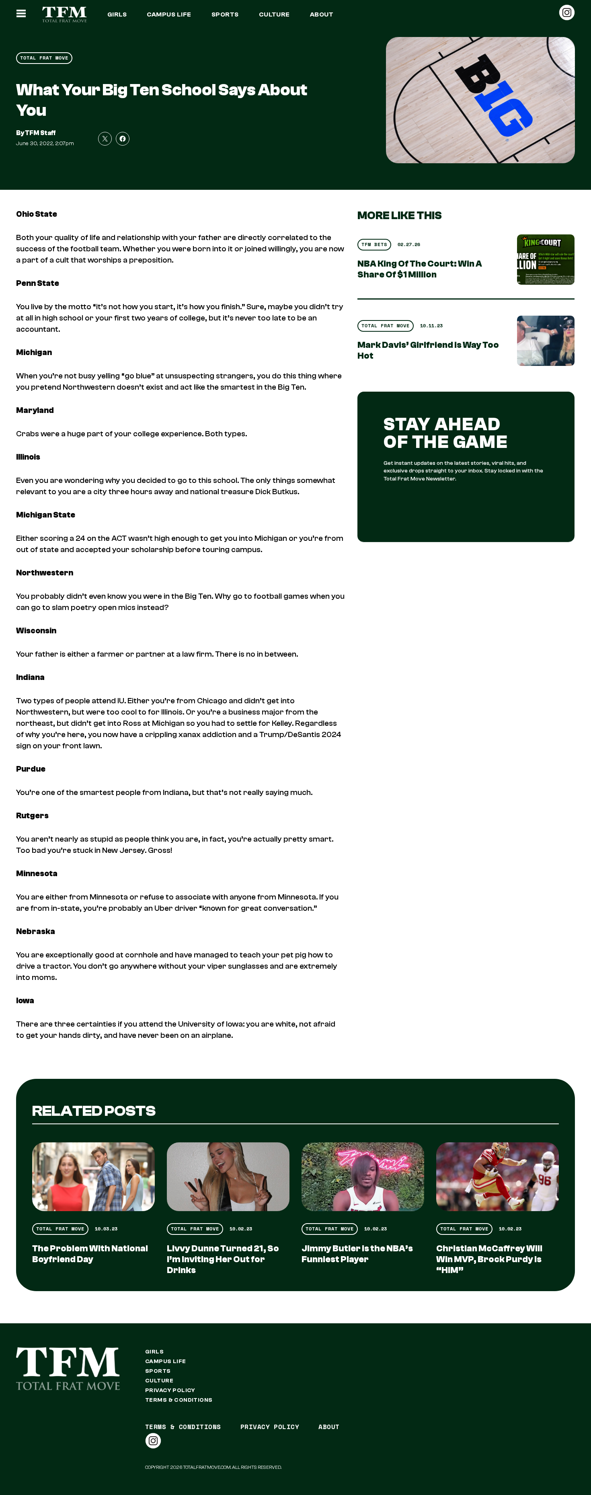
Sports (225, 14)
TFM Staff (40, 133)
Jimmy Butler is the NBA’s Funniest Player (357, 1254)
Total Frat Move (44, 57)
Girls (117, 14)
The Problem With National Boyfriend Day (90, 1254)
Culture (274, 14)
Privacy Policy (170, 1390)
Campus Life (169, 14)
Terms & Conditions (179, 1400)
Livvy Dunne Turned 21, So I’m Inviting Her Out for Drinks (223, 1259)
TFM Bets (374, 244)
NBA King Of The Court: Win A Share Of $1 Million (419, 269)
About (321, 14)
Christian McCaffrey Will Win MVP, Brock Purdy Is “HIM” (489, 1259)
